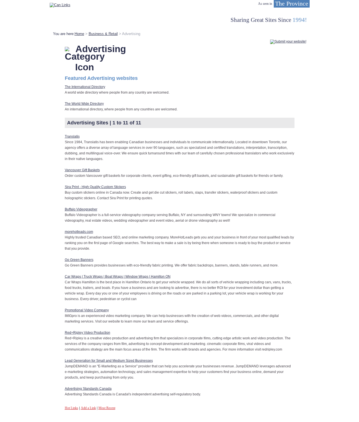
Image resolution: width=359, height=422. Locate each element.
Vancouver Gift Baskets (82, 170)
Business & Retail (103, 34)
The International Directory (85, 87)
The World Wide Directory (84, 104)
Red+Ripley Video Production (87, 333)
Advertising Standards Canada (88, 389)
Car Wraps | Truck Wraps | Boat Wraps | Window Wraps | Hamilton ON (118, 277)
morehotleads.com (79, 232)
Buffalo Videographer (81, 209)
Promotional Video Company (87, 310)
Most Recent (106, 408)
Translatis (72, 136)
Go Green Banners (79, 260)
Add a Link (88, 408)
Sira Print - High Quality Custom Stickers (95, 187)
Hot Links (71, 408)
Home (79, 34)
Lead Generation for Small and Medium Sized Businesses (109, 361)
